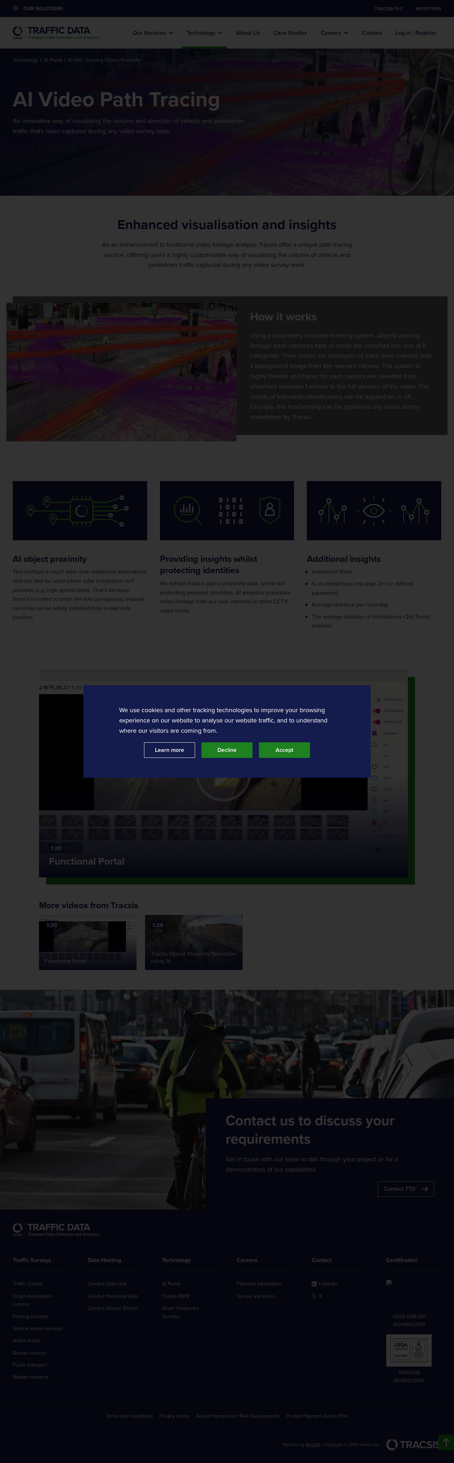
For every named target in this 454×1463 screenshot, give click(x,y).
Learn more (169, 750)
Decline (227, 750)
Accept (284, 750)
